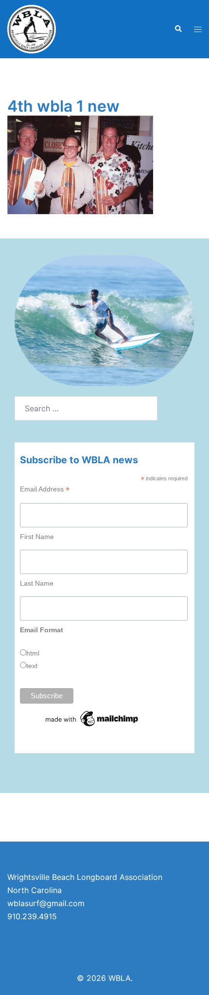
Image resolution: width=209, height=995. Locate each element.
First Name (37, 536)
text (31, 666)
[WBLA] (31, 28)
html (32, 653)
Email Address (45, 489)
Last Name (36, 583)
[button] (178, 29)
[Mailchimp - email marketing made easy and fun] (92, 718)
